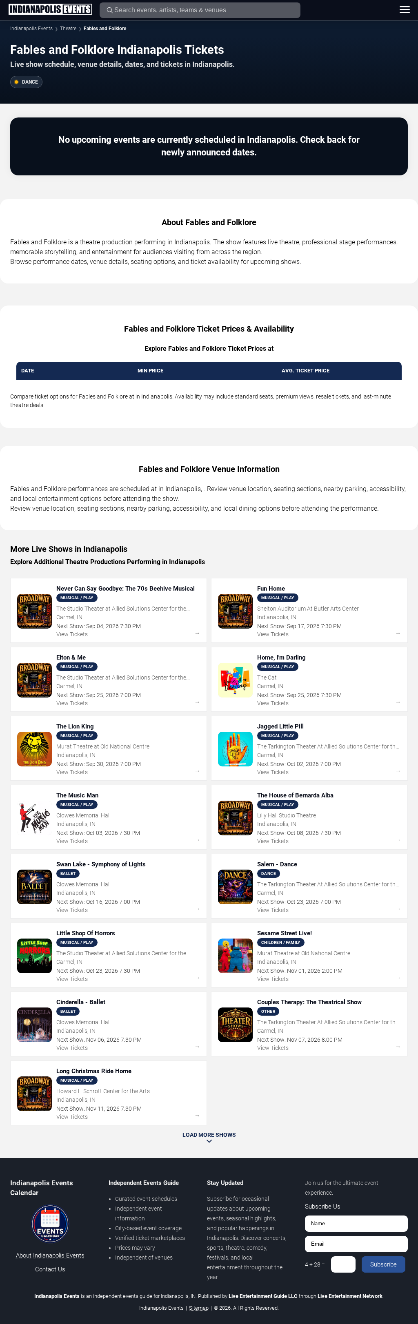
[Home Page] (50, 9)
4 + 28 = (315, 1264)
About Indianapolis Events (50, 1255)
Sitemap (199, 1308)
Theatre (68, 28)
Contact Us (50, 1269)
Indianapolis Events (31, 28)
